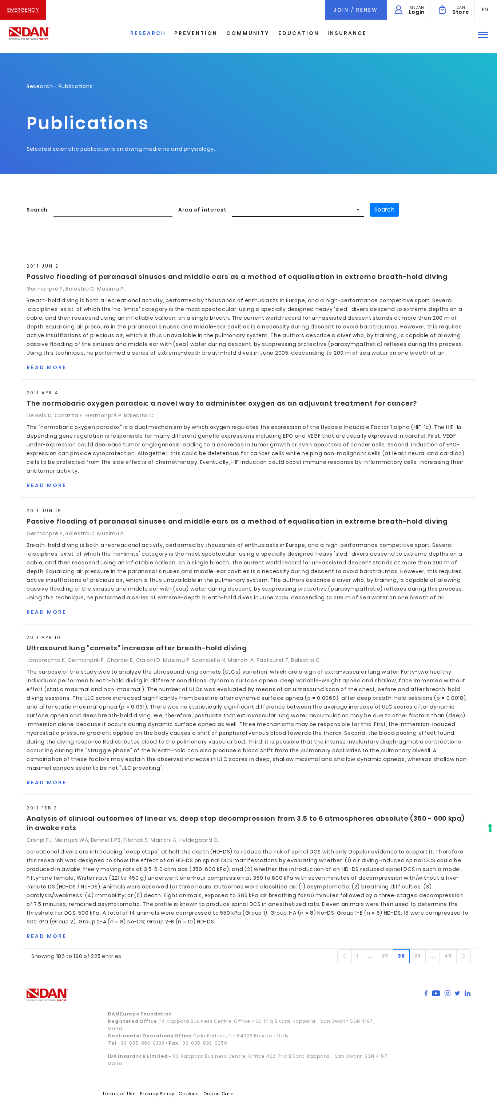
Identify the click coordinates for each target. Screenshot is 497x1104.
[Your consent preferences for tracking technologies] (490, 828)
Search (37, 209)
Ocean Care (218, 1094)
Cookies (189, 1094)
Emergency (23, 9)
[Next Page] (463, 956)
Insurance (347, 33)
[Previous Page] (344, 956)
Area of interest (202, 209)
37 (387, 957)
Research (148, 33)
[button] (485, 9)
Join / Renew (356, 9)
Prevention (196, 33)
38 (403, 957)
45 (450, 957)
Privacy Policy (157, 1094)
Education (298, 33)
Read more (47, 367)
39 (420, 957)
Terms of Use (119, 1094)
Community (248, 33)
